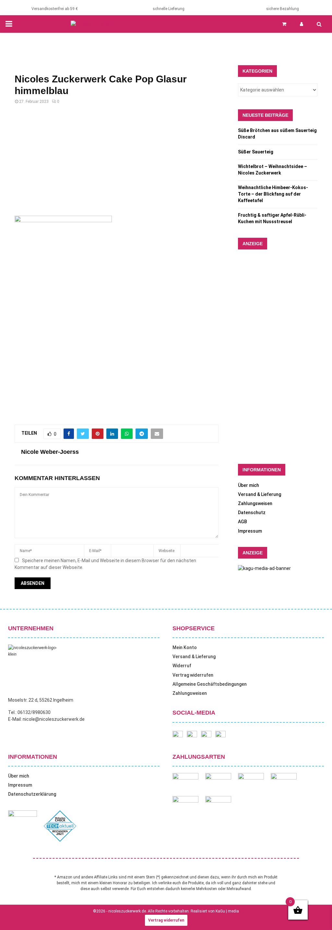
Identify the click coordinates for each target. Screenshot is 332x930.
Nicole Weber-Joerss (50, 452)
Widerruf (181, 665)
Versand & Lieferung (259, 494)
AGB (242, 521)
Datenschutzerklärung (32, 794)
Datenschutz (252, 512)
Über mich (248, 485)
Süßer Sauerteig (255, 151)
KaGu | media (227, 911)
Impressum (250, 531)
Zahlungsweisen (255, 503)
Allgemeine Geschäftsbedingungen (209, 684)
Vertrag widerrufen (192, 675)
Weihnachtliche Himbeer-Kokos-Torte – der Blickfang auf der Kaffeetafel (273, 194)
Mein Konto (184, 647)
